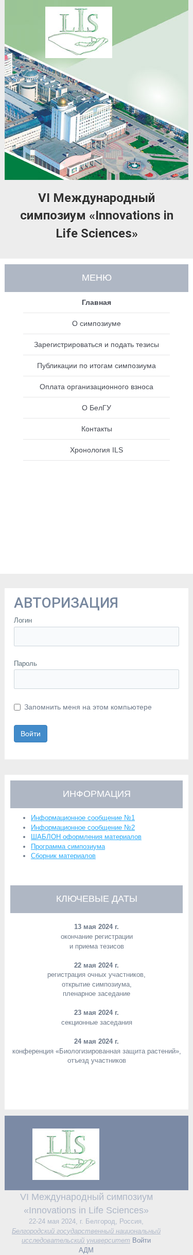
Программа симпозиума (68, 846)
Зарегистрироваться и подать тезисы (96, 344)
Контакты (96, 429)
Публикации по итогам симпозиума (96, 365)
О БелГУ (96, 408)
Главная (96, 302)
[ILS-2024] (97, 30)
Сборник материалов (63, 856)
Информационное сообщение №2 (83, 827)
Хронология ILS (96, 450)
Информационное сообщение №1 (83, 818)
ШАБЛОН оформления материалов (86, 837)
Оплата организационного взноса (96, 387)
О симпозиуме (96, 323)
